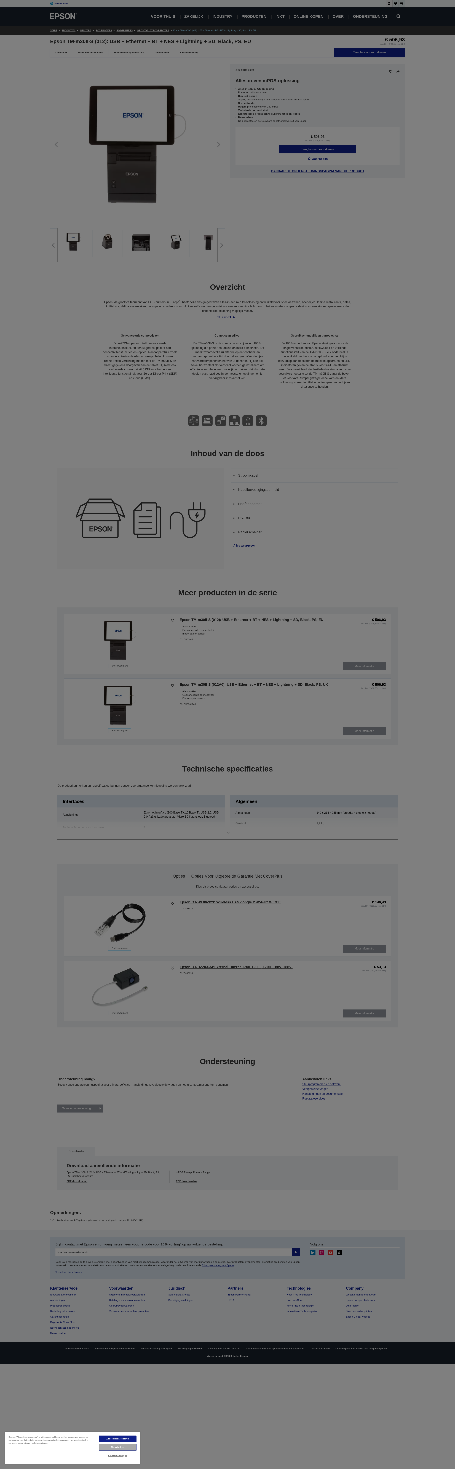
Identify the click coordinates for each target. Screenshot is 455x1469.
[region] (72, 1447)
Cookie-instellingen (117, 1455)
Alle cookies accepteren (117, 1439)
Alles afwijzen (117, 1447)
